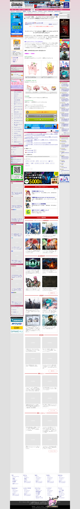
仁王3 (62, 164)
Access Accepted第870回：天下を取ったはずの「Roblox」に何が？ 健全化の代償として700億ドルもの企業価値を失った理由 (65, 99)
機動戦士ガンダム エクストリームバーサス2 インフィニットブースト (65, 157)
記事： (19, 75)
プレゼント (14, 149)
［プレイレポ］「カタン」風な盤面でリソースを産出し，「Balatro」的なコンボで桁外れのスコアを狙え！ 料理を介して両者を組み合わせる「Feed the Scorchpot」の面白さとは (33, 389)
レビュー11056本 (14, 7)
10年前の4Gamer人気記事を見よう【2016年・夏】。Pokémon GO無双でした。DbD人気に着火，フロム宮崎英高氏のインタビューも (17, 206)
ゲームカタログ (61, 497)
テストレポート (50, 490)
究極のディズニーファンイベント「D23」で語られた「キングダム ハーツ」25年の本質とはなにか (17, 302)
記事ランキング (15, 483)
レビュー (14, 60)
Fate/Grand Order (63, 141)
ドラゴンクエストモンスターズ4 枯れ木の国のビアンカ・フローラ (65, 145)
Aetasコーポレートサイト (17, 314)
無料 (32, 163)
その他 (60, 496)
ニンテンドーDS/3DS (27, 488)
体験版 (14, 61)
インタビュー (40, 11)
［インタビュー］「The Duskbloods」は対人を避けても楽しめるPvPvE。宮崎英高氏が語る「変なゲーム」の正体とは (49, 447)
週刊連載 (14, 481)
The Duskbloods (63, 149)
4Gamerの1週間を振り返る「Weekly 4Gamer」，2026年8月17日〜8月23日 (31, 366)
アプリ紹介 (38, 494)
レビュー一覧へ (52, 410)
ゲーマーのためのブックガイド (18, 118)
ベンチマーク (49, 495)
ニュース (14, 59)
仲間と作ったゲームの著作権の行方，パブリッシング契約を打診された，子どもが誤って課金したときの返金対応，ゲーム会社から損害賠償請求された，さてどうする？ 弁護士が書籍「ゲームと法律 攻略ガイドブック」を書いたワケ (33, 329)
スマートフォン (38, 488)
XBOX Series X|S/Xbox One (17, 159)
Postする (53, 14)
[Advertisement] (41, 464)
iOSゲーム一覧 (50, 11)
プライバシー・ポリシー (40, 506)
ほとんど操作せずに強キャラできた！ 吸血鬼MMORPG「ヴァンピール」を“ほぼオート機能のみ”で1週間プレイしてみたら (17, 234)
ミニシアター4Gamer (17, 131)
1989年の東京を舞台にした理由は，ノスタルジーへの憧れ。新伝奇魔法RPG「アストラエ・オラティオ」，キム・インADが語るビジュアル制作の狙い (17, 276)
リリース (52, 163)
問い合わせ (28, 0)
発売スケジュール (27, 481)
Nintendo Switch (15, 162)
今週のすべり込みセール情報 (18, 110)
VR (41, 9)
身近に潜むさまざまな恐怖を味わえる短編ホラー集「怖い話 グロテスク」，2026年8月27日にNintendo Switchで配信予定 (50, 289)
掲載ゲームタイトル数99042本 (17, 6)
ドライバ (14, 154)
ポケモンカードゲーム (64, 138)
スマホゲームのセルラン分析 (18, 107)
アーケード (60, 488)
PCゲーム (14, 157)
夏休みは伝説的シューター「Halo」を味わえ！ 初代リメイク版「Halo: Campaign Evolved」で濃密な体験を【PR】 (49, 327)
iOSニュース (13, 11)
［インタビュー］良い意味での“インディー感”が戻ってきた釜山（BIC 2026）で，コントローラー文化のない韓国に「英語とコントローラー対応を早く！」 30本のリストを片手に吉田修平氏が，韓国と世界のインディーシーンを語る (17, 289)
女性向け (37, 9)
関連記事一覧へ (56, 132)
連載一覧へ (21, 143)
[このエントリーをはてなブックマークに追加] (57, 15)
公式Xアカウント (16, 0)
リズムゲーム (61, 495)
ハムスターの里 (17, 47)
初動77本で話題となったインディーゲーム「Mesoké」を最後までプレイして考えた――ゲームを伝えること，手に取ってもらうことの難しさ (17, 261)
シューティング (61, 494)
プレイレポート (38, 477)
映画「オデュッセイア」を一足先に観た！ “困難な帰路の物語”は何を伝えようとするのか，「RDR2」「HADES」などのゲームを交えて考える (17, 193)
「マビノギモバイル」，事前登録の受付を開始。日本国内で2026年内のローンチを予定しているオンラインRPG (33, 251)
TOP (12, 9)
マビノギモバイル (64, 167)
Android (47, 163)
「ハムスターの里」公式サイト (42, 112)
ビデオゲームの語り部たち (18, 129)
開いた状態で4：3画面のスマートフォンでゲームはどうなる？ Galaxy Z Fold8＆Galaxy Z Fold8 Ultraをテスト (50, 405)
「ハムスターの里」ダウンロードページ (41, 115)
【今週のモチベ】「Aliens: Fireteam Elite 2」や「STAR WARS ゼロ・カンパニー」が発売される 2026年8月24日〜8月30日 (33, 350)
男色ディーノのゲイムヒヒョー (18, 104)
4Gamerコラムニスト (17, 127)
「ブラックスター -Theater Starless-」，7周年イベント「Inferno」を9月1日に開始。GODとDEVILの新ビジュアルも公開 (50, 251)
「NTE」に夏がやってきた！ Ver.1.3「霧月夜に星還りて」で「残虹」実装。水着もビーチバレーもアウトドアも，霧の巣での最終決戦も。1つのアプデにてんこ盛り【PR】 (49, 311)
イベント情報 (61, 490)
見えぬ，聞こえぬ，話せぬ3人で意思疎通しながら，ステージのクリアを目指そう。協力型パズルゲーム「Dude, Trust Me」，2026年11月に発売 (65, 119)
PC (15, 9)
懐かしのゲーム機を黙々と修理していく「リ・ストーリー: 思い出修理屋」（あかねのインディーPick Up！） (49, 350)
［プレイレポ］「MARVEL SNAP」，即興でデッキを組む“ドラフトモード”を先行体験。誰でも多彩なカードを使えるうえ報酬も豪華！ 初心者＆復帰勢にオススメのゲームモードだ (33, 272)
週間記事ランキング (16, 147)
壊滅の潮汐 (63, 161)
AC (51, 9)
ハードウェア (46, 9)
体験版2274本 (20, 7)
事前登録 (24, 11)
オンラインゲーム (15, 476)
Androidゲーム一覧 (57, 11)
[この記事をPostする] (51, 14)
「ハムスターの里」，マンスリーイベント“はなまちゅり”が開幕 (38, 142)
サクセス (14, 51)
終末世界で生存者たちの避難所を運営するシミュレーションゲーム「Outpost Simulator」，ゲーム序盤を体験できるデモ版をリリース (50, 272)
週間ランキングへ (66, 132)
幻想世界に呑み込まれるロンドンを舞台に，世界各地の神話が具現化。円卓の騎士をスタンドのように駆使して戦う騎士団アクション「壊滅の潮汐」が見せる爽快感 (33, 406)
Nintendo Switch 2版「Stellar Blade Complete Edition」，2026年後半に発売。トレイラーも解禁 (65, 89)
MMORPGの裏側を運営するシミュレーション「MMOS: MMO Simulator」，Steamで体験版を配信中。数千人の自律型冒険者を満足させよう (65, 114)
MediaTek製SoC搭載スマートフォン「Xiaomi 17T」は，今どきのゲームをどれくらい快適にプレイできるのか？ (49, 388)
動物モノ (27, 163)
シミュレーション (44, 161)
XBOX (19, 9)
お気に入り (57, 0)
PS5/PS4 (23, 9)
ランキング (67, 0)
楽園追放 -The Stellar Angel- (65, 153)
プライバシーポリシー (16, 307)
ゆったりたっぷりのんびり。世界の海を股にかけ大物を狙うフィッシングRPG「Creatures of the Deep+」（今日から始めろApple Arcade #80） (50, 367)
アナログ (55, 9)
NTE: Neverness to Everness (65, 171)
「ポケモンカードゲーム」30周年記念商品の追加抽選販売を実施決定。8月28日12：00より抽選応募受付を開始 (65, 94)
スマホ (33, 9)
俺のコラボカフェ (16, 122)
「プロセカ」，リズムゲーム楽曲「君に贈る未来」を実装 (33, 235)
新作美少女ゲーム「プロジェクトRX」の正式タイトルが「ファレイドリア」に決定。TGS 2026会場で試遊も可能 (65, 109)
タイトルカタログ (27, 482)
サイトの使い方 (22, 0)
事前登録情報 (38, 491)
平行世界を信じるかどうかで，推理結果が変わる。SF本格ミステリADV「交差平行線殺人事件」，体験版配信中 (65, 124)
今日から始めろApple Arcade (18, 120)
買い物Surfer (16, 133)
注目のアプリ (34, 11)
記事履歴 (62, 0)
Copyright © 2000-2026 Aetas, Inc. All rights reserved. (40, 507)
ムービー (45, 11)
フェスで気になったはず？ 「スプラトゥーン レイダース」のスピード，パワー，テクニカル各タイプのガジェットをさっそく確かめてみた (17, 248)
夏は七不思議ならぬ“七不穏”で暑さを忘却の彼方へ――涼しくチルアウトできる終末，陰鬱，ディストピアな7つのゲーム (17, 220)
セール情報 (29, 11)
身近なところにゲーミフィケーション (18, 137)
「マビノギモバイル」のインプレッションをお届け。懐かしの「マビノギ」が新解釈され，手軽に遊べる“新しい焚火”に (49, 235)
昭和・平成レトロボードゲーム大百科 (18, 125)
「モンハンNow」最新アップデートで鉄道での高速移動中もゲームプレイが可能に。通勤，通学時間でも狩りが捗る (65, 104)
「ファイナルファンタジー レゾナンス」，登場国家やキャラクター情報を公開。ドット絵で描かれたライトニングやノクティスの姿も (33, 289)
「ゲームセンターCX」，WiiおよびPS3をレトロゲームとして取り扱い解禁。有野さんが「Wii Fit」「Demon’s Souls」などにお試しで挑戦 (65, 84)
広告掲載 (46, 506)
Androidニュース (18, 11)
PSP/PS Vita (60, 475)
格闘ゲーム (61, 491)
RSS (11, 0)
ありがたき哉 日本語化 (17, 135)
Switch (28, 9)
